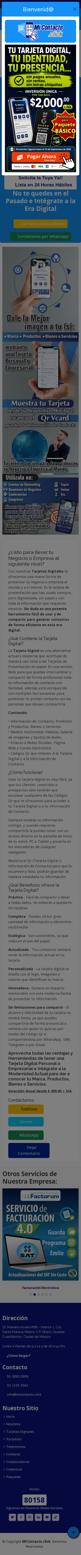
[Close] (75, 9)
